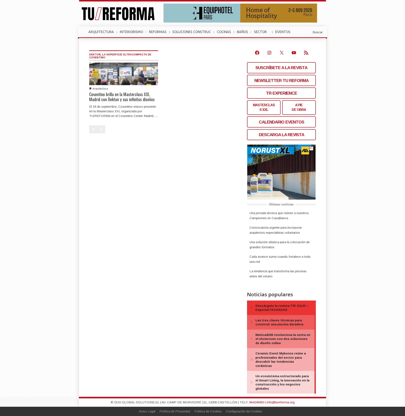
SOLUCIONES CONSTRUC (191, 32)
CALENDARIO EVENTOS (281, 122)
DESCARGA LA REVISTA (281, 134)
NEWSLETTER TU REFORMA (281, 80)
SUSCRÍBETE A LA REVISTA (281, 67)
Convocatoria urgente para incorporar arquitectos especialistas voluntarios (276, 230)
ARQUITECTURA (101, 32)
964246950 (256, 402)
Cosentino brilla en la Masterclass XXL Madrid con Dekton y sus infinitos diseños (122, 96)
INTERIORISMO (131, 32)
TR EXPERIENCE (281, 93)
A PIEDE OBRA (299, 107)
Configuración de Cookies (244, 411)
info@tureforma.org (280, 402)
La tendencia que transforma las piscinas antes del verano (278, 273)
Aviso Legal (147, 411)
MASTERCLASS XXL (264, 107)
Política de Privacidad (174, 411)
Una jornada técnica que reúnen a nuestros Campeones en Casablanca (279, 215)
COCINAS (224, 32)
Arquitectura (100, 88)
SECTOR (262, 34)
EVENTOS (284, 34)
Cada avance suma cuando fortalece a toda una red (280, 259)
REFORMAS (157, 32)
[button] (307, 31)
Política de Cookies (208, 411)
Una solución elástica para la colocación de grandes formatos (280, 244)
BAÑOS (242, 32)
